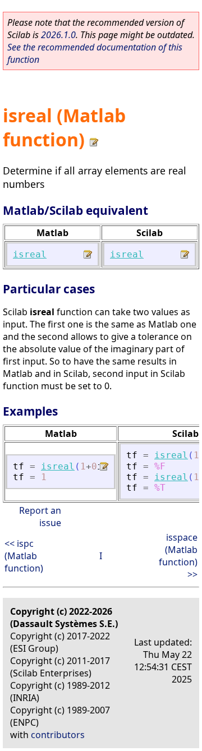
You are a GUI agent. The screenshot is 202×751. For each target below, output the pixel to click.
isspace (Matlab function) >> (178, 555)
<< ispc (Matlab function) (23, 555)
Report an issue (40, 516)
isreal (30, 254)
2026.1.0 (58, 35)
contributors (58, 735)
